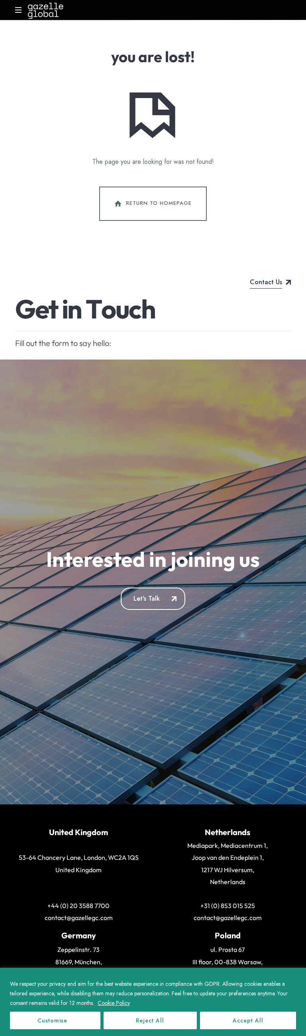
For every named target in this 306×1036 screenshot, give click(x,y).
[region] (153, 1002)
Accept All (248, 1020)
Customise (52, 1020)
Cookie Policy (114, 1003)
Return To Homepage (159, 203)
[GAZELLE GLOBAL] (45, 10)
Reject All (150, 1020)
